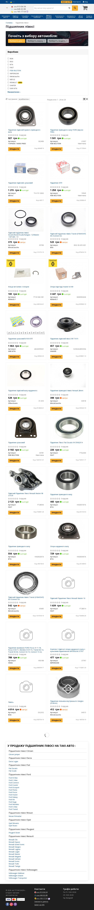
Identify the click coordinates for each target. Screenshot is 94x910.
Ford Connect (14, 783)
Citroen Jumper (14, 754)
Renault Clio (13, 840)
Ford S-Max (13, 807)
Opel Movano (14, 823)
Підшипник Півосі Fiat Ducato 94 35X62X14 (66, 442)
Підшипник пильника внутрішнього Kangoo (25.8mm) (66, 702)
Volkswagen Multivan (16, 873)
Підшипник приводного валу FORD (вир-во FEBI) (66, 131)
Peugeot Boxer (14, 833)
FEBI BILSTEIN (15, 70)
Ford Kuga (12, 802)
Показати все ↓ (14, 92)
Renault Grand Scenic (16, 844)
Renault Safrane (15, 859)
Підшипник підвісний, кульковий (20, 183)
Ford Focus (13, 792)
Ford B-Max (13, 778)
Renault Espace (14, 842)
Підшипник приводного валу (61, 494)
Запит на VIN (66, 2)
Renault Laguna (14, 849)
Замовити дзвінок (41, 901)
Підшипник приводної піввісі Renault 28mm (66, 390)
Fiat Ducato (13, 768)
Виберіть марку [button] (36, 41)
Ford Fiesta (13, 790)
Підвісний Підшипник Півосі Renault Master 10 (67, 598)
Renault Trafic (14, 864)
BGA (11, 58)
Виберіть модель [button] (57, 41)
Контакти (77, 2)
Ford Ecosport (14, 787)
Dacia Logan (13, 761)
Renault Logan (14, 852)
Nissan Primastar (15, 816)
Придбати (14, 149)
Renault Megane (15, 856)
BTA (11, 64)
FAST (12, 67)
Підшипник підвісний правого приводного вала (24, 131)
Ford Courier (13, 785)
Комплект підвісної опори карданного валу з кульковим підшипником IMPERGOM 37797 (67, 650)
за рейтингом (23, 99)
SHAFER (13, 85)
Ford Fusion (13, 795)
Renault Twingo (14, 866)
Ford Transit (13, 809)
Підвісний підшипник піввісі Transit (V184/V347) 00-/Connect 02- (68, 235)
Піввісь (11, 702)
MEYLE (12, 79)
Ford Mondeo (14, 804)
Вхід (86, 2)
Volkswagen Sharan (16, 876)
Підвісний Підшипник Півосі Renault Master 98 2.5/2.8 (25, 494)
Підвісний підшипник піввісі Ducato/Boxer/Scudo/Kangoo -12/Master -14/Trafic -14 (23, 235)
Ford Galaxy (13, 797)
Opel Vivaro (13, 826)
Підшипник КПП (56, 183)
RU (7, 2)
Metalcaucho (14, 76)
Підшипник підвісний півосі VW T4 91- (64, 339)
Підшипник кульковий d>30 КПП (20, 339)
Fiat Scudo (13, 771)
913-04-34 (20, 6)
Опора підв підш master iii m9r (61, 287)
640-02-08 (20, 9)
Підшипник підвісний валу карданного (22, 390)
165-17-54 (20, 11)
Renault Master (14, 854)
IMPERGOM (14, 73)
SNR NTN (13, 88)
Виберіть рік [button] (16, 41)
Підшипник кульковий (16, 442)
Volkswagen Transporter (18, 878)
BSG (11, 61)
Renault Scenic (14, 861)
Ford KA (12, 799)
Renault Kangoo (15, 847)
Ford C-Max (13, 780)
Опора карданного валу (59, 546)
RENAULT (16, 82)
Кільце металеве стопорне (18, 287)
